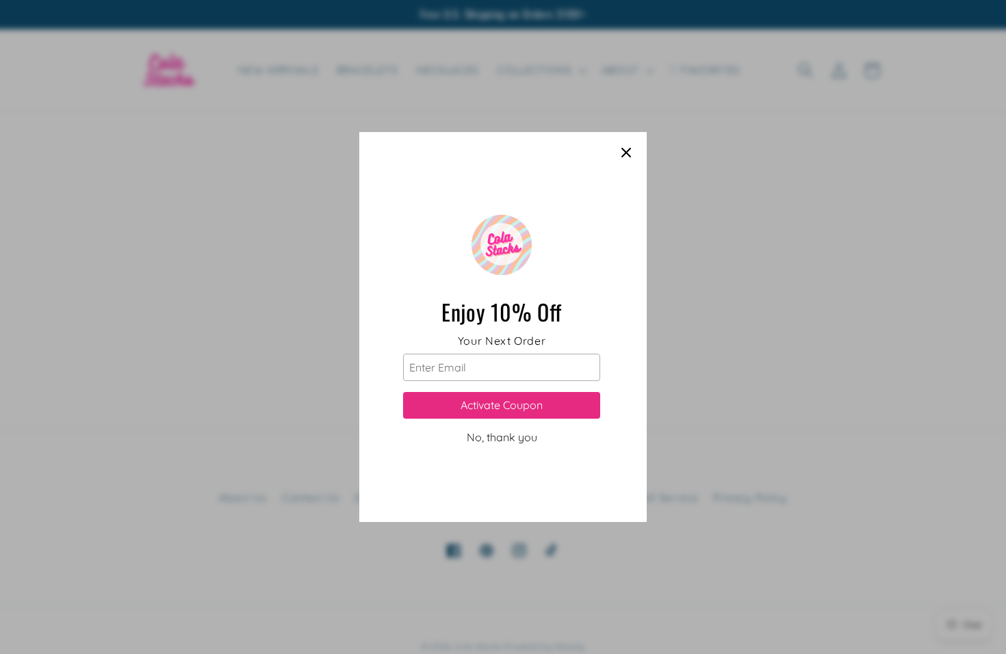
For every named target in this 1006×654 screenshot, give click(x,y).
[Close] (626, 152)
